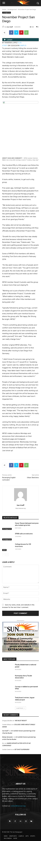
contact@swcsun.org (18, 806)
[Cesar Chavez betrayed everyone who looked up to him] (7, 526)
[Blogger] (10, 821)
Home (4, 9)
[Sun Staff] (3, 27)
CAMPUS (22, 45)
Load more (19, 708)
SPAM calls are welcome (24, 534)
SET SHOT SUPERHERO (21, 749)
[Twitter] (16, 32)
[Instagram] (26, 821)
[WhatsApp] (26, 32)
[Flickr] (20, 821)
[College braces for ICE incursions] (7, 547)
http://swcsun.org (20, 508)
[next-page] (7, 554)
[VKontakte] (31, 821)
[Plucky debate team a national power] (7, 667)
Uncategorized (12, 9)
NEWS (4, 550)
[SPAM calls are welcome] (7, 536)
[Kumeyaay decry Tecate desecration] (7, 678)
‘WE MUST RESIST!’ (21, 721)
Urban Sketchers (33, 478)
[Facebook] (11, 32)
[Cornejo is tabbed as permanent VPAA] (7, 689)
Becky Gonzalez (7, 737)
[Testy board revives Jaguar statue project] (7, 700)
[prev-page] (3, 554)
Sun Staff (10, 27)
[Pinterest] (21, 32)
